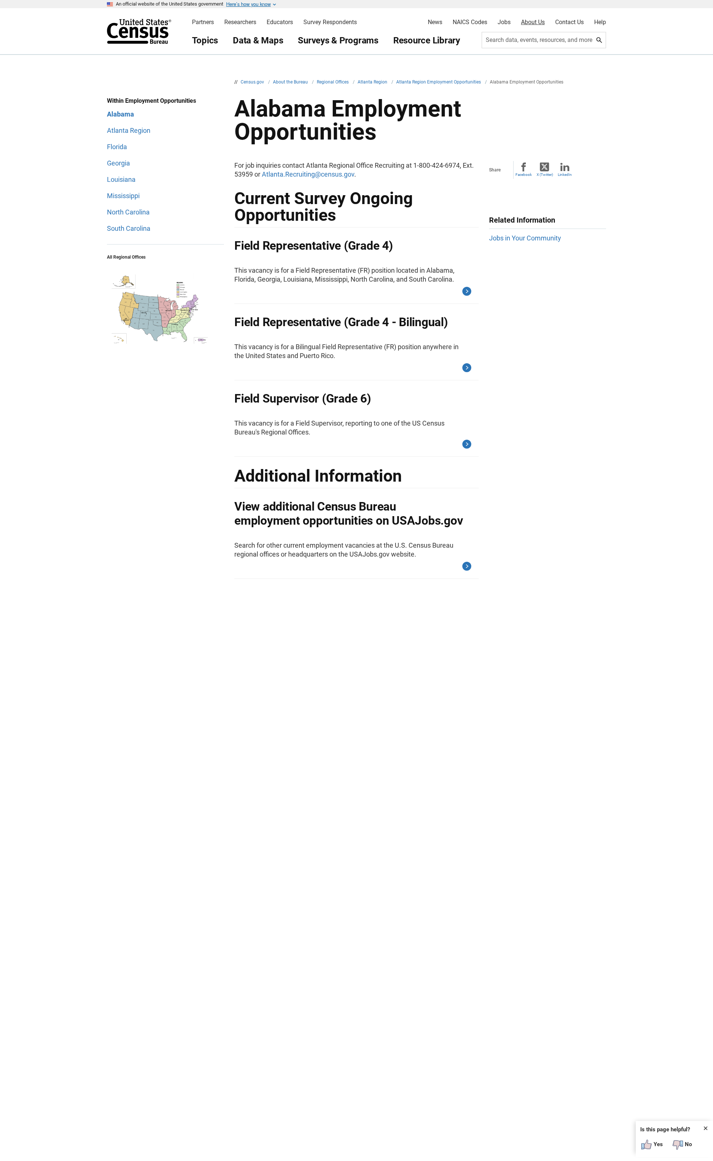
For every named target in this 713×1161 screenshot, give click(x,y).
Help (600, 22)
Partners (203, 22)
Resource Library (426, 40)
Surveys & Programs (338, 40)
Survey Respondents (330, 22)
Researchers (240, 22)
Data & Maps (258, 40)
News (435, 22)
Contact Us (569, 22)
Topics (205, 40)
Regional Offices (333, 82)
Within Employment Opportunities (151, 100)
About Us (533, 22)
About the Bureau (291, 82)
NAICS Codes (470, 22)
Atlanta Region (373, 82)
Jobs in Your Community (525, 238)
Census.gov (253, 82)
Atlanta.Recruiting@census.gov (308, 174)
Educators (280, 22)
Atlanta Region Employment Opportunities (439, 82)
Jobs (504, 22)
